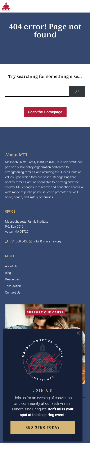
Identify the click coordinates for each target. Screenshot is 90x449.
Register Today (43, 427)
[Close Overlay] (78, 333)
